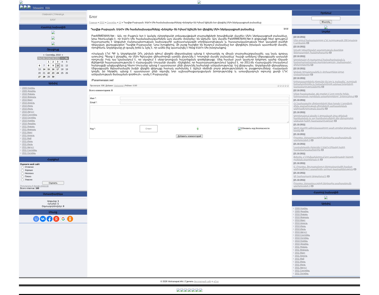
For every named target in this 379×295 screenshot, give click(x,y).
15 (48, 69)
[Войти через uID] (36, 219)
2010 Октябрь (29, 117)
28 (44, 77)
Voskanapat (119, 86)
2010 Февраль (29, 97)
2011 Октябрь (29, 153)
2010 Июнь (27, 106)
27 (39, 77)
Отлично (29, 167)
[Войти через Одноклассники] (70, 219)
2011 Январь (28, 126)
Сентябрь (111, 22)
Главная (93, 22)
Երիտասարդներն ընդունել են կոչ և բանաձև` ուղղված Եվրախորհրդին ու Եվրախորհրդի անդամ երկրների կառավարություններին (325, 84)
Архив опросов (41, 186)
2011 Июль (27, 144)
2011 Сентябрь (29, 150)
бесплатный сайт (202, 281)
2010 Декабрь (29, 123)
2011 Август (28, 147)
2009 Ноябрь (28, 88)
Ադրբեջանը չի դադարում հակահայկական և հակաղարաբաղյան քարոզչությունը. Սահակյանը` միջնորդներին (323, 62)
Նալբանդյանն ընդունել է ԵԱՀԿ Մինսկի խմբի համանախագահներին (319, 148)
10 (57, 65)
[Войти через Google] (63, 219)
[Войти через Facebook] (50, 219)
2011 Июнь (27, 141)
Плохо (28, 176)
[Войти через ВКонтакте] (43, 219)
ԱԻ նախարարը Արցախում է (310, 176)
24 (57, 73)
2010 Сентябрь (29, 114)
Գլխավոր (38, 8)
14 (44, 69)
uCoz (216, 281)
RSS (47, 8)
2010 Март (27, 100)
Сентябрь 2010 (53, 55)
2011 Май (26, 138)
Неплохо (29, 173)
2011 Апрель (28, 135)
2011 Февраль (29, 129)
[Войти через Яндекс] (56, 219)
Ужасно (28, 179)
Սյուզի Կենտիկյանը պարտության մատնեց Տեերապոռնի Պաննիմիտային (318, 51)
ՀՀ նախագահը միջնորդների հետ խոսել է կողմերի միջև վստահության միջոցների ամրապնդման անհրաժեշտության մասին (323, 106)
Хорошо (29, 170)
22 (48, 73)
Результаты (26, 186)
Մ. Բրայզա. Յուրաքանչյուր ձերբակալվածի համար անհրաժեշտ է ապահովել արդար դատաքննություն (323, 167)
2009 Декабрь (29, 91)
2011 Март (27, 132)
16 (53, 69)
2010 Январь (28, 94)
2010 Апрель (28, 103)
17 (57, 69)
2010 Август (28, 112)
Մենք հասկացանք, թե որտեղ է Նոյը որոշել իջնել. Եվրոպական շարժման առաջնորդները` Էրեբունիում (324, 95)
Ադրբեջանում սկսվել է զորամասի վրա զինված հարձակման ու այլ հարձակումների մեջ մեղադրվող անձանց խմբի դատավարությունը (323, 118)
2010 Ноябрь (28, 120)
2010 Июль (27, 109)
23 (53, 73)
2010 (102, 22)
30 (53, 77)
